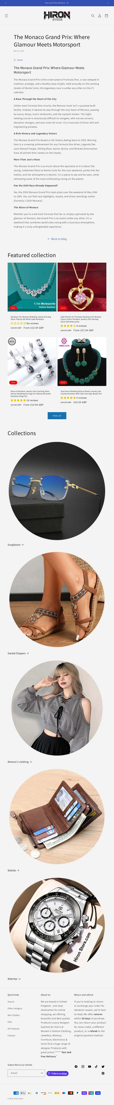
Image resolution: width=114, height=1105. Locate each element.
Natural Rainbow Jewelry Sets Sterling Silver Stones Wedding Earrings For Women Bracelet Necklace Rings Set (31, 394)
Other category (15, 1008)
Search (11, 1001)
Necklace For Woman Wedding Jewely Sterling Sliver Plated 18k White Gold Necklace (31, 318)
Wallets (12, 870)
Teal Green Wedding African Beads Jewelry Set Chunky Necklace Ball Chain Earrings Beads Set (81, 392)
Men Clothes (13, 1015)
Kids (10, 1021)
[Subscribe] (41, 1073)
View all (57, 415)
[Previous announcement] (6, 3)
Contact (11, 1035)
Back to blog (59, 239)
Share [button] (20, 59)
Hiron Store (18, 1098)
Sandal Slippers (17, 653)
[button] (6, 15)
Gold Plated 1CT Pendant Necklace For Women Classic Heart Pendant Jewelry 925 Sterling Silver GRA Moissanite (81, 319)
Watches (12, 978)
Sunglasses (14, 544)
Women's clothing (18, 761)
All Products (13, 1028)
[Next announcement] (108, 3)
